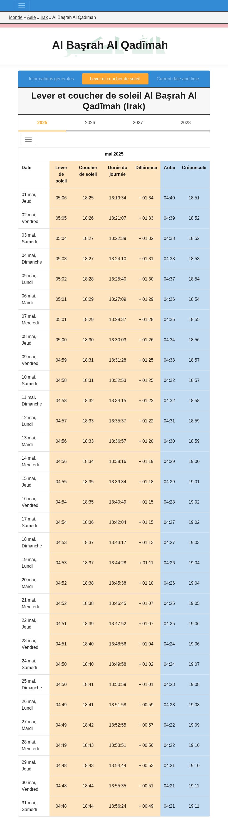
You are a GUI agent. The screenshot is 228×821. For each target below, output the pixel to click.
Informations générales (51, 78)
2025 (42, 122)
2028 (186, 122)
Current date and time (178, 78)
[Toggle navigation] (21, 5)
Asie (31, 17)
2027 (138, 122)
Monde (16, 17)
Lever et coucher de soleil (115, 78)
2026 (90, 122)
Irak (44, 17)
